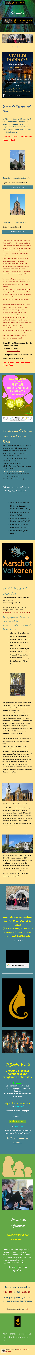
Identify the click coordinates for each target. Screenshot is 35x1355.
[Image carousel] (17, 40)
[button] (2, 2)
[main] (17, 12)
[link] (17, 959)
